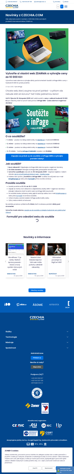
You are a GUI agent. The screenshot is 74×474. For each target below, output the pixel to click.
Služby (9, 331)
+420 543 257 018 (26, 1)
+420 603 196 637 (12, 1)
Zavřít (35, 468)
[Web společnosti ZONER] (32, 408)
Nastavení (49, 468)
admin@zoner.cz (41, 1)
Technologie (11, 337)
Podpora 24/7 (37, 374)
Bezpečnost (53, 274)
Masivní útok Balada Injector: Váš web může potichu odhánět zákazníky (35, 262)
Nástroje (9, 342)
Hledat (66, 1)
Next (68, 261)
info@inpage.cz (61, 193)
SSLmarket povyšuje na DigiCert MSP (57, 259)
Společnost (11, 348)
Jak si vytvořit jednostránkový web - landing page (31, 174)
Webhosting (11, 274)
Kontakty (57, 1)
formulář (19, 196)
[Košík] (58, 6)
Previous (6, 261)
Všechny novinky (37, 290)
